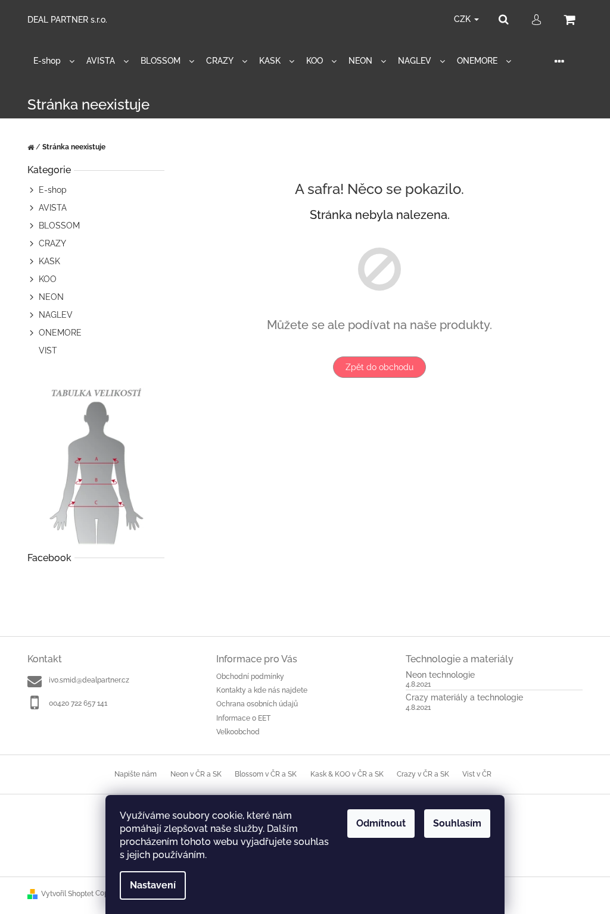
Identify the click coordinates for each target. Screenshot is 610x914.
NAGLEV (56, 315)
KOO (48, 279)
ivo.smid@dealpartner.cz (89, 680)
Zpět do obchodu (379, 367)
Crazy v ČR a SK (423, 774)
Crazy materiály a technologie (464, 697)
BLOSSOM (59, 225)
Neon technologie (440, 675)
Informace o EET (243, 718)
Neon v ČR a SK (196, 774)
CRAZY (52, 243)
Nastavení (153, 885)
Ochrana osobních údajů (257, 704)
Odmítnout (381, 823)
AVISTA (53, 207)
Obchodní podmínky (250, 676)
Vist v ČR (476, 774)
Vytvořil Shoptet (67, 894)
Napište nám (135, 774)
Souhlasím (457, 823)
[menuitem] (53, 60)
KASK (49, 261)
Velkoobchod (238, 732)
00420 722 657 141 (78, 703)
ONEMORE (60, 332)
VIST (48, 350)
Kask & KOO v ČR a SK (347, 774)
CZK (463, 19)
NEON (51, 297)
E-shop (53, 190)
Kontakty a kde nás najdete (261, 690)
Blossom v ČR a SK (266, 774)
